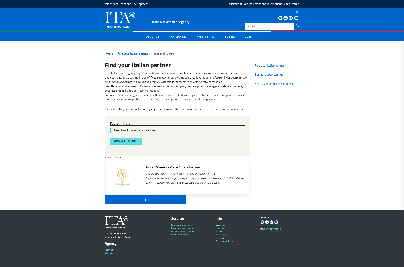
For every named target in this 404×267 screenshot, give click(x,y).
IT (291, 12)
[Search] (297, 25)
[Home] (120, 19)
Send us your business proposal (274, 83)
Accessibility (221, 234)
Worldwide (177, 36)
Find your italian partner (182, 224)
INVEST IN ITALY (205, 36)
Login (249, 36)
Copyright (220, 224)
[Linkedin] (285, 18)
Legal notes (221, 228)
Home (109, 53)
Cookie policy (221, 237)
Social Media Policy (224, 241)
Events (230, 36)
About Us (152, 36)
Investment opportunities (183, 231)
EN (296, 12)
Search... (252, 26)
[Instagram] (291, 18)
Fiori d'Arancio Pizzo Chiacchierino (173, 167)
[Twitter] (280, 18)
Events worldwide (179, 234)
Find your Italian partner (133, 53)
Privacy (219, 231)
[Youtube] (296, 18)
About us (109, 249)
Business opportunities (269, 74)
